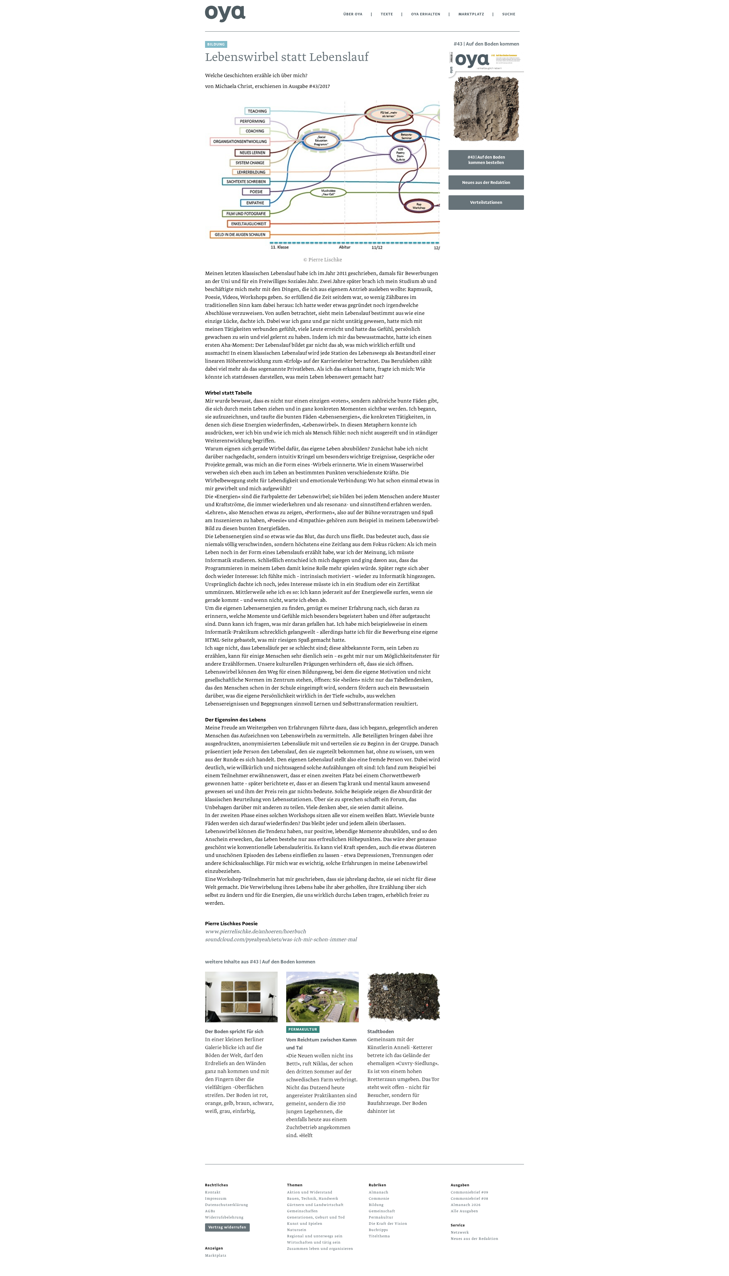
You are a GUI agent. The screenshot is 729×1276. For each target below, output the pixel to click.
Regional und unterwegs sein (315, 1236)
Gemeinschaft (382, 1211)
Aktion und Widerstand (309, 1192)
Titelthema (379, 1236)
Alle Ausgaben (464, 1211)
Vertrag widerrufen (227, 1227)
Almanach (378, 1192)
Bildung (376, 1204)
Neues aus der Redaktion (486, 182)
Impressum (216, 1198)
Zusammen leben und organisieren (320, 1248)
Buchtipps (378, 1229)
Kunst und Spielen (304, 1223)
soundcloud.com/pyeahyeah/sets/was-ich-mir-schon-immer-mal (281, 939)
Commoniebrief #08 (469, 1198)
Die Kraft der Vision (388, 1223)
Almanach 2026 (466, 1204)
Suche (508, 14)
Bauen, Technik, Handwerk (312, 1198)
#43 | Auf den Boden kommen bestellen (486, 159)
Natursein (296, 1229)
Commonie (379, 1198)
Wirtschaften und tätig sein (314, 1242)
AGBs (210, 1211)
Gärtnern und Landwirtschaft (315, 1204)
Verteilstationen (486, 202)
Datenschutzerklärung (226, 1204)
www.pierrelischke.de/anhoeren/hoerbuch (255, 931)
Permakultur (381, 1217)
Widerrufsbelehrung (224, 1217)
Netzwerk (460, 1232)
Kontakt (213, 1192)
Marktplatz (471, 14)
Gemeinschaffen (302, 1211)
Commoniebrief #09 (469, 1192)
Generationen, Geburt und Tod (316, 1217)
